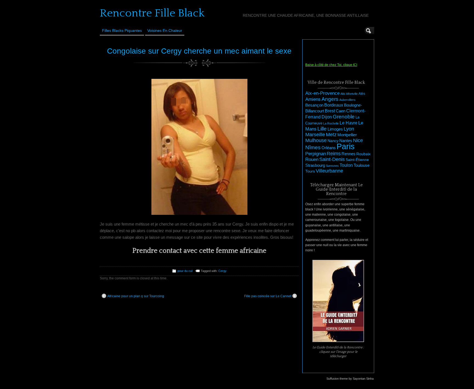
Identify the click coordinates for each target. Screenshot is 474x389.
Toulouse (361, 165)
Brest (330, 110)
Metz (331, 134)
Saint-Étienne (357, 159)
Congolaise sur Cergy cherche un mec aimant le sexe (199, 51)
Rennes (349, 153)
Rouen (311, 159)
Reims (334, 153)
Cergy (222, 271)
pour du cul (184, 271)
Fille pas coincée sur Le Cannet (267, 296)
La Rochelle (331, 123)
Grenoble (344, 117)
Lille (322, 129)
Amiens (313, 99)
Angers (329, 99)
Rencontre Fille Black (152, 13)
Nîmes (313, 147)
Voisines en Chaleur (164, 30)
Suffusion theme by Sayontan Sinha (350, 378)
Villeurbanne (329, 171)
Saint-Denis (332, 159)
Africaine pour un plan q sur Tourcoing (135, 296)
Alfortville (352, 93)
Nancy (333, 141)
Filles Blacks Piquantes (122, 30)
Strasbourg (315, 165)
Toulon (346, 165)
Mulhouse (316, 140)
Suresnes (332, 165)
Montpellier (347, 134)
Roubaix (363, 154)
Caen (340, 111)
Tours (310, 171)
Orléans (328, 148)
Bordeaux (333, 105)
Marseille (315, 134)
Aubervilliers (347, 99)
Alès (362, 93)
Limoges (335, 129)
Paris (346, 146)
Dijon (326, 116)
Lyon (349, 129)
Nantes (345, 140)
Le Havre (348, 122)
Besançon (314, 105)
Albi (342, 93)
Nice (358, 140)
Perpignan (315, 153)
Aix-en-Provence (322, 93)
